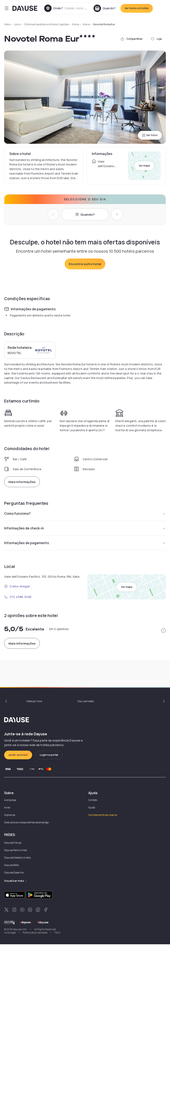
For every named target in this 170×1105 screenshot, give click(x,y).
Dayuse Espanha (14, 872)
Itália (7, 24)
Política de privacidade (35, 932)
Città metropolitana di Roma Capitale (46, 24)
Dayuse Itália (11, 865)
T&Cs (57, 932)
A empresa (10, 800)
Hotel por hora (34, 701)
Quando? (87, 214)
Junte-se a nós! (18, 755)
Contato (92, 800)
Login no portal (49, 755)
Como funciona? (17, 513)
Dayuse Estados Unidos (17, 857)
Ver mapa (144, 165)
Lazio (17, 24)
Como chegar (20, 586)
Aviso (7, 807)
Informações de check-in (24, 528)
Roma (75, 24)
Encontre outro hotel (85, 264)
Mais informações (21, 482)
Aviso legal (10, 932)
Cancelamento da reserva (102, 815)
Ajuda (91, 807)
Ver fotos (152, 135)
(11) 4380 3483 (21, 597)
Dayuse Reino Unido (15, 850)
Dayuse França (12, 842)
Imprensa (9, 815)
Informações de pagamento (26, 543)
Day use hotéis (86, 701)
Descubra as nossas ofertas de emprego (26, 822)
